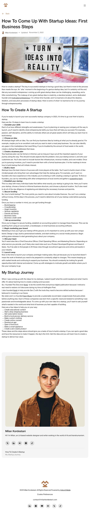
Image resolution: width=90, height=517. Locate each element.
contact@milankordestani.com (45, 500)
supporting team (76, 179)
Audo (15, 290)
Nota (26, 285)
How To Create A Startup (15, 452)
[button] (84, 5)
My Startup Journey (13, 455)
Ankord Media (65, 490)
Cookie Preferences (45, 494)
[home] (6, 5)
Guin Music (27, 296)
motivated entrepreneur (21, 98)
